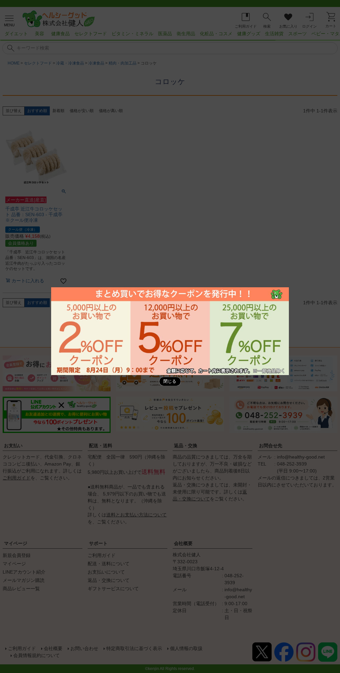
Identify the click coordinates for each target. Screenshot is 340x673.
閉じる (169, 381)
